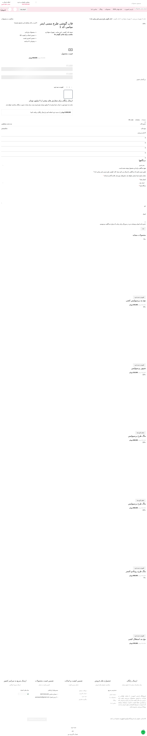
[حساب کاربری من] (15, 9)
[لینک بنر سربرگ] (73, 368)
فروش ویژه (23, 9)
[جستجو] (36, 2)
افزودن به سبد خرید (58, 87)
